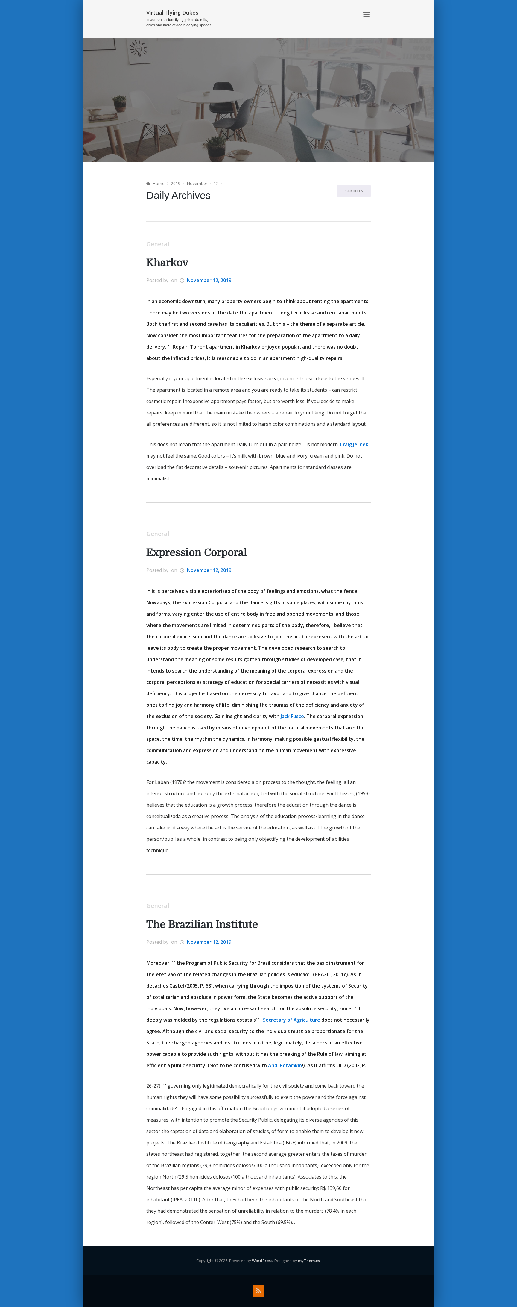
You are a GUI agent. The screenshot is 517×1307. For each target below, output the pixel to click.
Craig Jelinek (354, 444)
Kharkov (167, 263)
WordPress (262, 1260)
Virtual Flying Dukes (172, 12)
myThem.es (309, 1260)
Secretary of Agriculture (291, 1020)
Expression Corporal (196, 552)
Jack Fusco (292, 716)
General (157, 244)
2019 (175, 183)
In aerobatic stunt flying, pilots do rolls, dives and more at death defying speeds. (179, 22)
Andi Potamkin (285, 1065)
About (348, 14)
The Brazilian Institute (202, 924)
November (197, 183)
